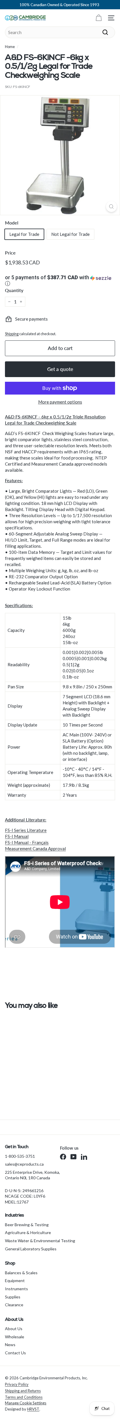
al (64, 848)
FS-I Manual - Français (27, 842)
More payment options (60, 401)
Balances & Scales (21, 1272)
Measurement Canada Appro (32, 848)
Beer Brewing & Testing (27, 1224)
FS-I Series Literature (26, 830)
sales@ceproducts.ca (24, 1164)
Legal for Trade (24, 234)
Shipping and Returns (23, 1390)
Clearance (14, 1304)
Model (11, 222)
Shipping (12, 333)
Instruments (16, 1288)
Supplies (12, 1296)
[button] (60, 281)
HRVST (33, 1409)
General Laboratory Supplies (31, 1248)
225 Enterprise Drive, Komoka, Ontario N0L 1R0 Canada (32, 1175)
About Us (13, 1328)
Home (10, 46)
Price (10, 252)
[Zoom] (111, 206)
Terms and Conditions (24, 1397)
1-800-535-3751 (20, 1156)
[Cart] (98, 17)
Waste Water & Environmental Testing (40, 1240)
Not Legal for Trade (70, 234)
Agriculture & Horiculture (28, 1232)
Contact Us (15, 1352)
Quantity (14, 290)
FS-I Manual (17, 836)
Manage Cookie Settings (25, 1403)
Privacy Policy (17, 1384)
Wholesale (14, 1336)
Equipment (15, 1280)
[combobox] (60, 32)
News (10, 1344)
